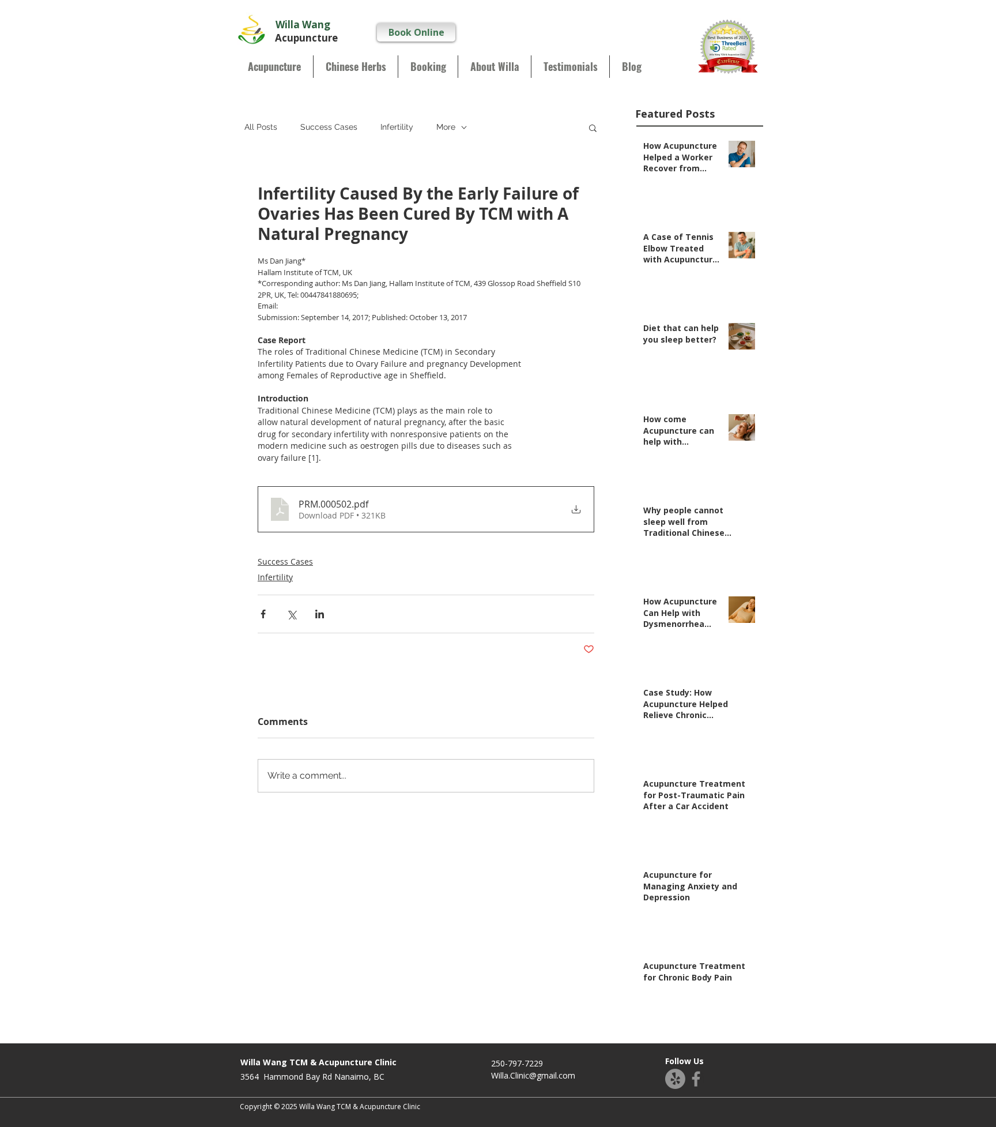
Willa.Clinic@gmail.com (533, 1075)
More (445, 127)
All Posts (260, 127)
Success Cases (328, 127)
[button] (592, 127)
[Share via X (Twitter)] (291, 613)
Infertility (396, 127)
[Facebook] (696, 1079)
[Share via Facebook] (263, 613)
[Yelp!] (675, 1079)
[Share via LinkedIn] (319, 613)
